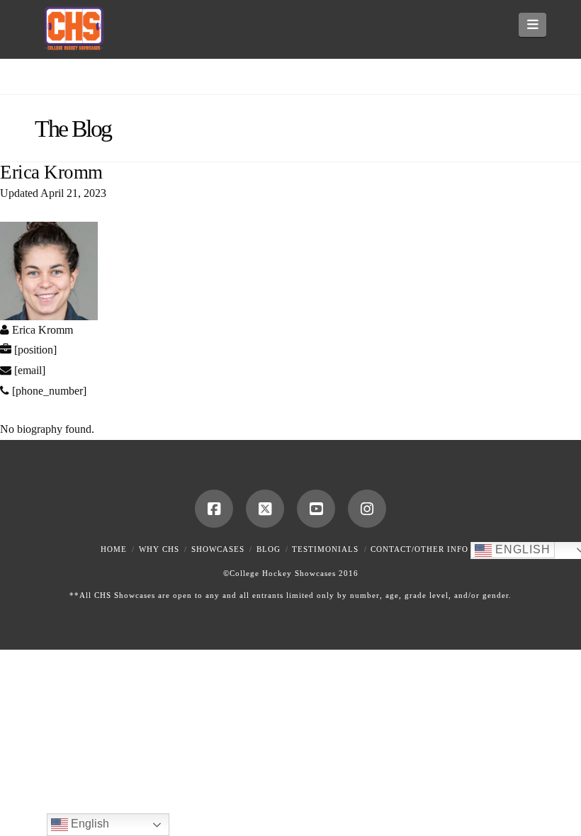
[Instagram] (367, 509)
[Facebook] (214, 509)
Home (114, 549)
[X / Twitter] (265, 509)
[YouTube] (316, 509)
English (521, 549)
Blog (268, 549)
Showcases (217, 549)
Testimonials (325, 549)
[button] (532, 25)
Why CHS (159, 549)
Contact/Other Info (419, 549)
